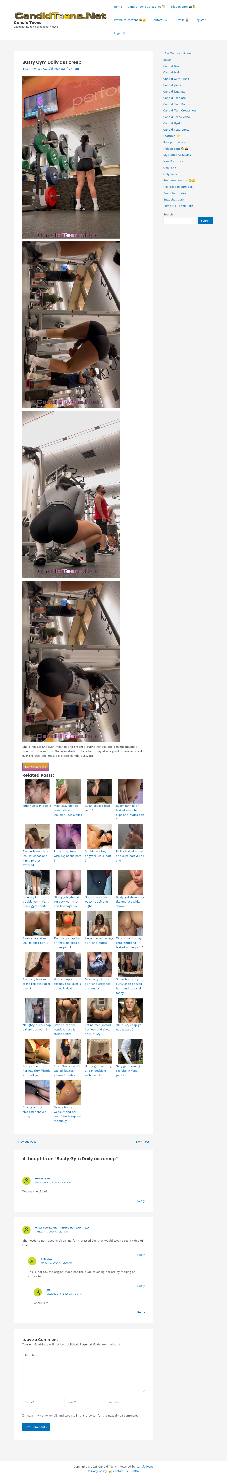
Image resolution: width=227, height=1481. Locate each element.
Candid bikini (172, 72)
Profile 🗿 (182, 20)
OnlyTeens (170, 174)
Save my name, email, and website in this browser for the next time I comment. (82, 1415)
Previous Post (25, 1141)
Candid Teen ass (54, 68)
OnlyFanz (169, 167)
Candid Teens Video (176, 117)
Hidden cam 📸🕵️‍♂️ (183, 6)
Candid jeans (172, 85)
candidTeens (144, 1466)
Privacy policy (97, 1471)
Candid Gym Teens (176, 78)
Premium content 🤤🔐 (130, 20)
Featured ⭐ (171, 136)
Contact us (159, 20)
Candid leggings (174, 91)
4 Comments (31, 68)
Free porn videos (174, 142)
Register (200, 20)
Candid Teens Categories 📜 (147, 6)
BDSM (167, 59)
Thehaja (46, 1259)
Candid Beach (172, 66)
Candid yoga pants (176, 129)
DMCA (135, 1471)
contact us (120, 1471)
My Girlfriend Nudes (177, 155)
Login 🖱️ (120, 33)
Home (118, 6)
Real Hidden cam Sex (178, 186)
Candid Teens (27, 22)
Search (168, 214)
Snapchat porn (173, 199)
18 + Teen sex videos (177, 53)
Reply (141, 1201)
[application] (168, 20)
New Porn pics (173, 161)
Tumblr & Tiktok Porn (178, 205)
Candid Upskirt (173, 123)
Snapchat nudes (174, 193)
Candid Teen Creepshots (179, 110)
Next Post (144, 1141)
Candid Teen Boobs (176, 104)
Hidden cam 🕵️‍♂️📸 (175, 148)
